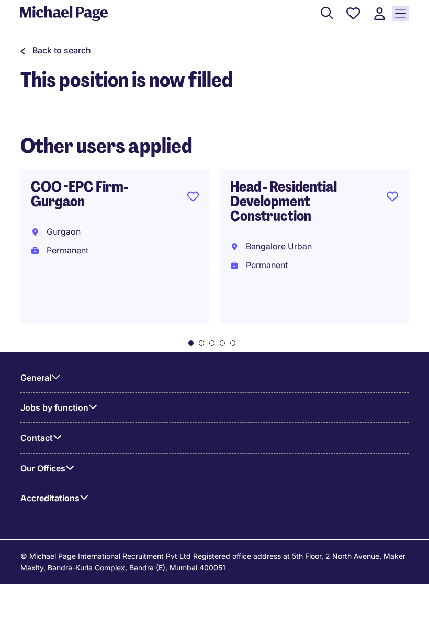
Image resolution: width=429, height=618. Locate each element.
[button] (55, 50)
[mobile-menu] (400, 13)
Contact (36, 438)
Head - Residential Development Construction (283, 201)
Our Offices (42, 468)
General (35, 377)
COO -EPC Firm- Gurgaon (79, 194)
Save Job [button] (193, 198)
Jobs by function (54, 407)
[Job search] (327, 14)
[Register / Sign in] (379, 14)
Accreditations (50, 498)
